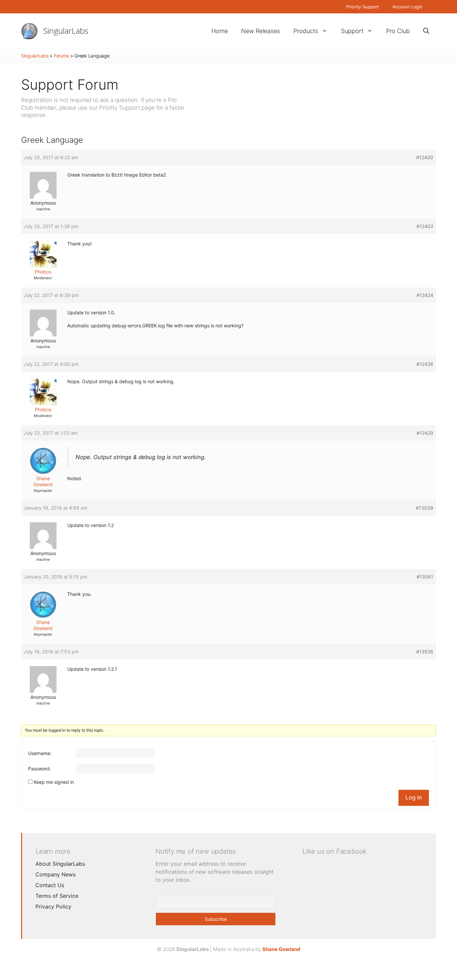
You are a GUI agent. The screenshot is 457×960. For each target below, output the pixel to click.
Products (305, 30)
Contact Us (49, 885)
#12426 (425, 364)
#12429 (425, 433)
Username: (40, 753)
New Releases (260, 30)
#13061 (425, 576)
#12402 (425, 226)
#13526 (424, 651)
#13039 (424, 508)
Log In (413, 797)
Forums (61, 56)
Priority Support (362, 6)
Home (219, 30)
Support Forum (69, 84)
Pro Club (398, 30)
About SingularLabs (60, 863)
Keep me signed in (54, 782)
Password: (39, 768)
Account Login (407, 6)
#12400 (424, 157)
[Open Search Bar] (426, 31)
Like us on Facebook (334, 851)
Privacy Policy (53, 906)
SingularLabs (65, 30)
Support (352, 30)
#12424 (425, 295)
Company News (55, 874)
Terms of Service (56, 895)
